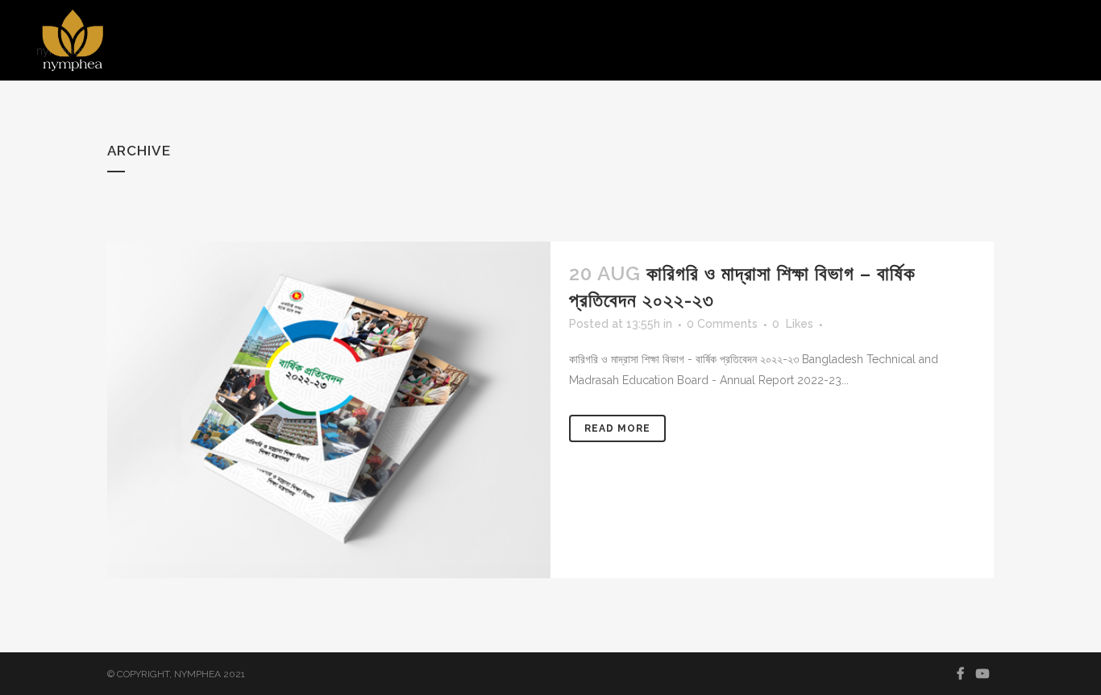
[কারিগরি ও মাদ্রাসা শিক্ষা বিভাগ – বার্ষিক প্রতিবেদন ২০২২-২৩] (328, 410)
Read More (617, 428)
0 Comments (722, 323)
